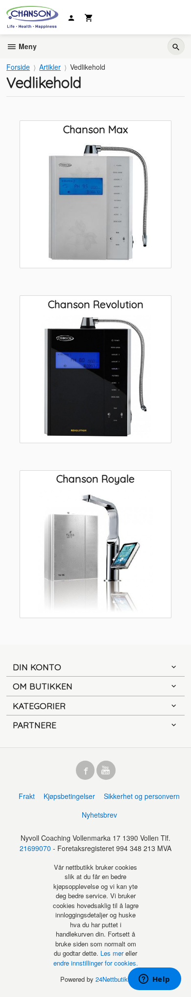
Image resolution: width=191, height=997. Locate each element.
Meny (27, 46)
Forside (18, 67)
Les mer (112, 953)
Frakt (27, 796)
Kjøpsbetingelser (69, 796)
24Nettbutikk (113, 979)
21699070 (35, 848)
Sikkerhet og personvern (142, 796)
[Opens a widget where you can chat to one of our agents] (154, 980)
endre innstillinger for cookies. (95, 963)
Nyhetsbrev (99, 815)
